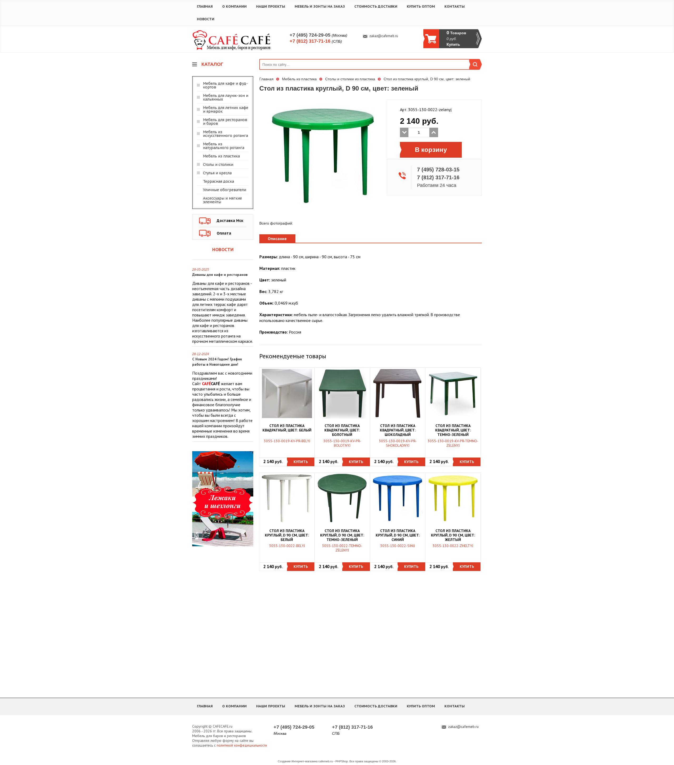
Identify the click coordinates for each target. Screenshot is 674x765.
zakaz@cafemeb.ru (383, 36)
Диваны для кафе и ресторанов (219, 274)
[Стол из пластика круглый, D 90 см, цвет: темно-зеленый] (342, 498)
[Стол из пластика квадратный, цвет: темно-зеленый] (453, 394)
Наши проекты (270, 6)
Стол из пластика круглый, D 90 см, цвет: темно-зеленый (342, 535)
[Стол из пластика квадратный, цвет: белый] (287, 394)
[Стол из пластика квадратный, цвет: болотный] (342, 394)
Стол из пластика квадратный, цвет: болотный (342, 430)
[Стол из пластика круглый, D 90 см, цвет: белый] (287, 498)
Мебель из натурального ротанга (223, 146)
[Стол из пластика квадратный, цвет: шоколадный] (398, 394)
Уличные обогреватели (224, 189)
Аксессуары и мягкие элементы (222, 200)
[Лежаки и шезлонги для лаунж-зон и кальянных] (222, 498)
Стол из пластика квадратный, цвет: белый (286, 428)
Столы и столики (218, 164)
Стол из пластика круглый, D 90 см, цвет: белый (287, 535)
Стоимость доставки (375, 6)
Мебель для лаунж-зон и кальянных (225, 97)
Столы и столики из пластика (350, 79)
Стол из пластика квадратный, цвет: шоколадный (397, 430)
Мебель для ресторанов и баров (225, 121)
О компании (234, 6)
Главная (205, 6)
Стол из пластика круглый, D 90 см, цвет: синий (398, 535)
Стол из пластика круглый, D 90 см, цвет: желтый (453, 535)
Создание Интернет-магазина (298, 761)
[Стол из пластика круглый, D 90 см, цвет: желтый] (453, 498)
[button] (301, 462)
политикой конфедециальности (242, 745)
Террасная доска (218, 181)
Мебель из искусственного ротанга (225, 134)
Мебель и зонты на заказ (320, 6)
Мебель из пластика (221, 156)
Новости (205, 19)
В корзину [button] (431, 149)
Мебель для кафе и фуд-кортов (225, 85)
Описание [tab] (277, 238)
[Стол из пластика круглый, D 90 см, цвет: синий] (398, 498)
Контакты (454, 6)
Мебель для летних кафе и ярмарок (225, 109)
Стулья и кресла (217, 173)
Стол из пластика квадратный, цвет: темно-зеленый (453, 430)
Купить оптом (421, 6)
